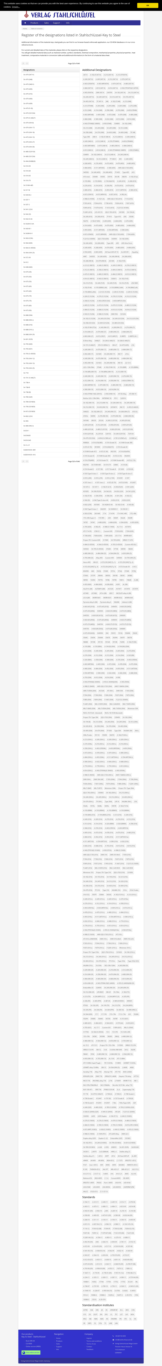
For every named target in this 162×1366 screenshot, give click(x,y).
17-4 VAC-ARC (122, 513)
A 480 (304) (87, 668)
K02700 (86, 465)
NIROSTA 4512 (132, 1165)
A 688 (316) (98, 846)
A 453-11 (99, 1260)
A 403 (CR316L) (88, 908)
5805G (107, 575)
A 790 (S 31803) (116, 1125)
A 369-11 (105, 1277)
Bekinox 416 (87, 1178)
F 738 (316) (98, 859)
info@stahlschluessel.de (123, 1340)
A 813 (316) (120, 846)
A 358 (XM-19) (114, 380)
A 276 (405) (98, 163)
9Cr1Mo (116, 992)
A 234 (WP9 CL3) (113, 996)
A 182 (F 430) (95, 221)
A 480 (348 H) (115, 146)
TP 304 (109, 731)
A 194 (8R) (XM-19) (89, 372)
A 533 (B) (130, 469)
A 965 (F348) (107, 123)
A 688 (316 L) (112, 921)
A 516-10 (132, 1242)
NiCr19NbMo (105, 1085)
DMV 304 (119, 691)
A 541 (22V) (130, 487)
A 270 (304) (131, 651)
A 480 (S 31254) (130, 305)
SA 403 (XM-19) (102, 407)
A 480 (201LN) (88, 429)
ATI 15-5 (94, 1045)
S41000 (121, 212)
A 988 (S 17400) (108, 527)
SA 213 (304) (97, 722)
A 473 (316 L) (127, 908)
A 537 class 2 (100, 482)
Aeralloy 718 (87, 1072)
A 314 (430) (87, 225)
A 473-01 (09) (106, 1215)
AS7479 (135, 589)
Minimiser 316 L (125, 948)
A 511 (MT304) (132, 668)
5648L (99, 806)
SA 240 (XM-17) (109, 354)
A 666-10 (105, 1242)
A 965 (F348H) (134, 150)
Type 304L (108, 801)
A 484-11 (114, 1206)
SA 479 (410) (27, 94)
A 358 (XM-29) (101, 974)
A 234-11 (86, 1277)
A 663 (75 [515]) (111, 624)
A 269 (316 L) (112, 899)
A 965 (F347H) (88, 92)
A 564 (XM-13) (128, 1054)
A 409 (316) (87, 832)
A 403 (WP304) (88, 664)
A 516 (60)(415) (108, 447)
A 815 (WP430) (101, 234)
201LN (101, 420)
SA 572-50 (27, 257)
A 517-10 (108, 1246)
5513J (120, 633)
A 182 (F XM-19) (109, 367)
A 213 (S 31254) (104, 292)
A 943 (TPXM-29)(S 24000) (105, 983)
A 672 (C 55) (87, 447)
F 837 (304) (119, 695)
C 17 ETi (120, 1160)
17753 (123, 1282)
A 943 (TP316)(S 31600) (91, 850)
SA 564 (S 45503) (29, 248)
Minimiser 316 (88, 872)
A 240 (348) (100, 106)
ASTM (85, 1310)
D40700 (100, 624)
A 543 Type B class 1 (90, 509)
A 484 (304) (98, 668)
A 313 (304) (109, 655)
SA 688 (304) (27, 315)
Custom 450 (109, 558)
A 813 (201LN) (128, 429)
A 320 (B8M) (109, 824)
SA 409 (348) (123, 132)
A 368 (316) (87, 828)
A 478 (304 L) (100, 753)
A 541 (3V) (118, 496)
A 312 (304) (98, 655)
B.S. (121, 1310)
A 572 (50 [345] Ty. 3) (90, 567)
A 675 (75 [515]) (125, 624)
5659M (102, 1036)
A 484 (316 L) (124, 912)
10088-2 (94, 1295)
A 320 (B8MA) (121, 824)
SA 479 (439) (27, 103)
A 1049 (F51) (101, 1134)
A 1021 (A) (101, 199)
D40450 (114, 606)
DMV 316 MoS (115, 855)
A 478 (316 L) (88, 912)
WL (137, 1282)
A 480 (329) (98, 1107)
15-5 (107, 1032)
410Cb (85, 416)
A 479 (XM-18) (101, 358)
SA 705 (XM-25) (29, 368)
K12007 (107, 1103)
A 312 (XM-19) (88, 380)
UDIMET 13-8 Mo (130, 1063)
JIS (102, 1310)
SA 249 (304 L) (101, 797)
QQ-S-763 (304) (106, 717)
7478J (107, 580)
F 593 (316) (127, 855)
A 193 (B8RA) (133, 367)
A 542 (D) (86, 500)
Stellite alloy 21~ (89, 1156)
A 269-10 (114, 1211)
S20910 (123, 398)
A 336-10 (123, 1220)
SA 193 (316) (99, 877)
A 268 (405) (87, 163)
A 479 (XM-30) (116, 416)
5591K (110, 177)
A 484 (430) (131, 225)
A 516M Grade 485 (117, 460)
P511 (116, 398)
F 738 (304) (98, 695)
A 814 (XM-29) (88, 983)
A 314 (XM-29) (88, 974)
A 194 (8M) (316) (89, 815)
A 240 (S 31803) (126, 1116)
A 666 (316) (87, 846)
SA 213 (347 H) (133, 92)
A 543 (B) (130, 505)
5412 (126, 1050)
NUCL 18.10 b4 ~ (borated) (92, 713)
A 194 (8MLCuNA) (89, 292)
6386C (116, 465)
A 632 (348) (109, 119)
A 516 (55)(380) (97, 442)
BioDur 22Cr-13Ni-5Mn (91, 398)
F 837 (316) (119, 859)
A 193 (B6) (87, 181)
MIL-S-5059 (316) (101, 868)
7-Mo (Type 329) (124, 1103)
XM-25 (95, 562)
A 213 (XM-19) (121, 372)
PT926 (85, 1005)
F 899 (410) (87, 208)
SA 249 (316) (99, 881)
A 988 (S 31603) (88, 934)
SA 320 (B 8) (87, 726)
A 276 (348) (133, 106)
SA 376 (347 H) (128, 97)
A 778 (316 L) (88, 926)
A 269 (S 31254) (88, 296)
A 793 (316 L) (100, 926)
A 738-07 (86, 1286)
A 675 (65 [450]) (103, 620)
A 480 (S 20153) (101, 429)
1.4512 (100, 1156)
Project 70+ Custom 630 (91, 540)
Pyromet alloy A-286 (90, 602)
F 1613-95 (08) (119, 1233)
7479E (114, 580)
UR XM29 (100, 992)
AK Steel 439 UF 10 (111, 252)
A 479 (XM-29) (114, 974)
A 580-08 (117, 1215)
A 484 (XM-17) (127, 349)
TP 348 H (113, 159)
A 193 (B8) (87, 646)
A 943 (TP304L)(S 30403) (104, 770)
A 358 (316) (133, 824)
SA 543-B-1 (27, 228)
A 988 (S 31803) (88, 1134)
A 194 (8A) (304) (123, 646)
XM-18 (120, 363)
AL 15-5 (86, 1045)
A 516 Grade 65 (88, 456)
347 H (85, 75)
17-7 (96, 1014)
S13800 (118, 1063)
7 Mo (114, 1103)
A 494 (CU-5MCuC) (104, 438)
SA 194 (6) (130, 212)
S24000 (98, 988)
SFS (125, 1319)
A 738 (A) (109, 1094)
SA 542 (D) (27, 214)
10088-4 (102, 1295)
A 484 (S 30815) (116, 274)
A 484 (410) (98, 190)
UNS (97, 1242)
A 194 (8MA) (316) (104, 815)
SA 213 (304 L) (124, 793)
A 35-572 (128, 1295)
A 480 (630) (102, 522)
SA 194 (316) (111, 877)
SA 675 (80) (27, 305)
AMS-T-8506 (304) (89, 691)
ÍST (116, 1314)
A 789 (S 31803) (102, 1125)
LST (121, 1314)
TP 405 (117, 172)
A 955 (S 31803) (132, 1129)
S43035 (92, 256)
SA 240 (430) (87, 243)
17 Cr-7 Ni (122, 1014)
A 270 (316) (109, 819)
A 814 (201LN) (88, 434)
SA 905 (25, 421)
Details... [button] (16, 7)
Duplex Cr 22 (103, 1138)
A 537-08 (129, 1246)
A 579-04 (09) (133, 1277)
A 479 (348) (122, 115)
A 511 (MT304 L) (112, 757)
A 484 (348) (87, 119)
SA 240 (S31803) (101, 1143)
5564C (85, 637)
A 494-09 (114, 1242)
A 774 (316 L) (124, 921)
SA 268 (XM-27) (124, 411)
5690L (107, 806)
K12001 (99, 1103)
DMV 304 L (87, 779)
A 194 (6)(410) (109, 181)
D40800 (122, 629)
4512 (113, 1156)
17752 (116, 1282)
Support (56, 23)
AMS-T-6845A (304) (121, 686)
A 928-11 (123, 1286)
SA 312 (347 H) (115, 97)
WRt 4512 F (125, 1169)
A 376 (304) (120, 660)
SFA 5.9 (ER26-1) (104, 345)
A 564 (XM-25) (114, 553)
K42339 (103, 509)
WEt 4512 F (115, 1169)
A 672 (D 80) (123, 482)
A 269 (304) (120, 651)
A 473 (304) (111, 664)
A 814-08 (132, 1206)
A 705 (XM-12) (127, 1041)
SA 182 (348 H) (96, 154)
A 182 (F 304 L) (122, 735)
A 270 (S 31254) (102, 296)
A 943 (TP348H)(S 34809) (117, 150)
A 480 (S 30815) (102, 274)
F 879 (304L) (110, 784)
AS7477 (119, 589)
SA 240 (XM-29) (109, 988)
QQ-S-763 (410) (110, 212)
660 (92, 571)
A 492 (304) (109, 668)
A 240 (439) (87, 248)
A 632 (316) (124, 841)
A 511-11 (95, 1220)
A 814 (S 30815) (88, 279)
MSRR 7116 (127, 1081)
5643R (130, 518)
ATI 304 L (110, 691)
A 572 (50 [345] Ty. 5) (108, 567)
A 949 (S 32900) (106, 1112)
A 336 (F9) (86, 1001)
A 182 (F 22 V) (106, 487)
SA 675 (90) (27, 310)
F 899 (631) (117, 1027)
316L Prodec (134, 890)
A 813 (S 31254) (116, 310)
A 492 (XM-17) (88, 354)
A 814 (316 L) (124, 926)
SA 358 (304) (99, 726)
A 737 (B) (107, 1098)
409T (107, 1156)
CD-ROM (29, 1344)
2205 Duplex (102, 1116)
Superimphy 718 (128, 1089)
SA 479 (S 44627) (29, 118)
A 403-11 (86, 1206)
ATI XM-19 (132, 394)
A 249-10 (114, 1202)
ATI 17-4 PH (87, 531)
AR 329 (117, 1112)
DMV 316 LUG (129, 939)
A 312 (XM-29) (127, 970)
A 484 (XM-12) (88, 1041)
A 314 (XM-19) (101, 380)
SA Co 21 (26, 445)
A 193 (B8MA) (124, 810)
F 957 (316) (98, 863)
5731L (113, 571)
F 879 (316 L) (99, 948)
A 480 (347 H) (129, 84)
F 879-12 (120, 1268)
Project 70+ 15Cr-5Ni (107, 1045)
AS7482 (94, 593)
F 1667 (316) (119, 863)
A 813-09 (123, 1206)
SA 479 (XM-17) (29, 127)
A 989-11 (123, 1277)
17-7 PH (104, 1014)
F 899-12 (95, 1233)
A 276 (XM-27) (130, 327)
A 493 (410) (109, 190)
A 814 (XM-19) (114, 389)
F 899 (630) (108, 536)
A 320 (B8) (130, 655)
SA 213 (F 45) (88, 283)
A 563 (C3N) (87, 513)
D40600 (122, 615)
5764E (99, 367)
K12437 (133, 482)
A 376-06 (132, 1202)
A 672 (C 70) (131, 460)
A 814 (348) (131, 119)
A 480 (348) (133, 115)
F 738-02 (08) (117, 1228)
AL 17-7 (96, 1027)
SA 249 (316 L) (114, 957)
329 (134, 1103)
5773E (116, 549)
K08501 (114, 1147)
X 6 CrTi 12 (87, 1174)
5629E (133, 1050)
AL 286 (125, 584)
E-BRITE (123, 336)
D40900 (100, 633)
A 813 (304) (98, 677)
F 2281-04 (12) (88, 1237)
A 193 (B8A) (97, 646)
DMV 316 (104, 855)
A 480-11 (105, 1206)
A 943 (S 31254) (88, 314)
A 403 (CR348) (132, 110)
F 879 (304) (130, 695)
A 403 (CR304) (132, 660)
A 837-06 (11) (97, 1224)
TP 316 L (112, 961)
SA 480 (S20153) (29, 151)
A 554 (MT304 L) (127, 757)
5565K (93, 637)
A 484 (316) (87, 837)
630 (109, 518)
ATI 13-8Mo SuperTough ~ (92, 1063)
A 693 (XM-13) (88, 1058)
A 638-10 (108, 1260)
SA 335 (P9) (87, 1010)
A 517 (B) (99, 469)
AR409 (85, 1160)
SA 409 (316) (123, 886)
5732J (120, 571)
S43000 (114, 239)
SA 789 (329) (27, 397)
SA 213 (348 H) (110, 154)
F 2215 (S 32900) (129, 1112)
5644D (100, 1019)
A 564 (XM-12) (101, 1041)
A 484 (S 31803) (88, 1125)
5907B (114, 806)
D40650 (114, 620)
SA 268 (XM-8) (88, 261)
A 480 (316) (131, 832)
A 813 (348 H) (88, 150)
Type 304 (117, 731)
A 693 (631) (130, 1023)
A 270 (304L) (87, 744)
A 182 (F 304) (131, 642)
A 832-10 (120, 1251)
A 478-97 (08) (131, 1264)
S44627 (97, 341)
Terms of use (91, 1344)
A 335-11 (95, 1277)
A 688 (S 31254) (102, 310)
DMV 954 (114, 314)
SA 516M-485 (28, 185)
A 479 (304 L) (112, 753)
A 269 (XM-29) (101, 970)
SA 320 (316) (123, 881)
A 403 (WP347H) (103, 84)
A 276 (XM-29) (114, 970)
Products (34, 23)
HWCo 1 (114, 1152)
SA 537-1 (26, 200)
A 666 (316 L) (100, 921)
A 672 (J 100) (109, 478)
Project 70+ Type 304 (90, 717)
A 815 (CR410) (88, 194)
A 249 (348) (111, 106)
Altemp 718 (108, 1072)
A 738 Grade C (88, 1098)
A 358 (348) (109, 110)
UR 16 (117, 801)
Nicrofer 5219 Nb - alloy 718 (122, 1085)
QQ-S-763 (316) (119, 872)
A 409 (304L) (127, 748)
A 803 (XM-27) (88, 336)
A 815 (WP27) (112, 336)
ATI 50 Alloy (122, 394)
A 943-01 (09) (88, 1211)
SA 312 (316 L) (127, 957)
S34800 (117, 123)
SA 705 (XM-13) (29, 363)
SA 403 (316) (111, 886)
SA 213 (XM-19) (102, 403)
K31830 (96, 505)
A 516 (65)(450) (124, 451)
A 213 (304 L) (88, 739)
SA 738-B (26, 387)
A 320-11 (108, 1264)
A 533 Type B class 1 (90, 474)
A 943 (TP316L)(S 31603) (92, 930)
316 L (125, 890)
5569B (104, 735)
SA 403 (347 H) (88, 101)
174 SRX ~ (101, 518)
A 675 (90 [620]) (89, 633)
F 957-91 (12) (119, 1273)
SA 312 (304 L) (114, 797)
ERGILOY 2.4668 (110, 1076)
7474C (92, 522)
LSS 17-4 (118, 536)
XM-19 (122, 407)
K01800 (97, 447)
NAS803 (121, 1165)
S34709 (109, 92)
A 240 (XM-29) (123, 965)
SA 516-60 (27, 171)
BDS (127, 1310)
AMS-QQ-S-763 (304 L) (105, 775)
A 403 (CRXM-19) (128, 380)
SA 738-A (26, 382)
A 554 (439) (87, 252)
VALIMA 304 (128, 731)
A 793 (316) (109, 846)
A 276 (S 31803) (102, 1120)
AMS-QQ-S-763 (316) (90, 855)
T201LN (131, 434)
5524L (85, 806)
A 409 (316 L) (115, 908)
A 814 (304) (109, 677)
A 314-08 (132, 1211)
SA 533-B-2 (27, 195)
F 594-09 (107, 1228)
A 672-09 (86, 1246)
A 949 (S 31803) (119, 1129)
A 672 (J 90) (98, 478)
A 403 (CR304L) (100, 748)
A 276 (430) (129, 221)
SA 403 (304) (122, 726)
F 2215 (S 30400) (122, 700)
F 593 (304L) (110, 779)
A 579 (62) (119, 1023)
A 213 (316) (117, 815)
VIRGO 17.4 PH (88, 1050)
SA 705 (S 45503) (29, 353)
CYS (84, 1314)
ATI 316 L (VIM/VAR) (90, 939)
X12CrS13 (93, 1191)
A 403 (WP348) (88, 115)
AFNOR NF (113, 1310)
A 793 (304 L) (112, 766)
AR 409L (101, 1160)
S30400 (117, 717)
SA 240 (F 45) (100, 283)
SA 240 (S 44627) (109, 341)
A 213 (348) (127, 101)
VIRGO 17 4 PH (128, 540)
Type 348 (86, 137)
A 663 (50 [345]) (125, 606)
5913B (115, 642)
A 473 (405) (109, 163)
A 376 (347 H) (125, 79)
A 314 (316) (98, 824)
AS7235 (110, 589)
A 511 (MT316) (88, 841)
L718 (110, 1081)
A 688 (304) (133, 673)
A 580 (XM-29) (101, 979)
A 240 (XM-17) (88, 349)
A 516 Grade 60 (121, 447)
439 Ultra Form (127, 243)
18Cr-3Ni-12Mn (109, 965)
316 (135, 801)
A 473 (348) (111, 115)
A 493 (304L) (99, 757)
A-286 (136, 580)
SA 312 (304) (133, 722)
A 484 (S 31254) (88, 310)
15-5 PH (115, 1032)
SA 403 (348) (111, 132)
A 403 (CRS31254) (103, 301)
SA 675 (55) (27, 281)
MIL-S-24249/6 (115, 704)
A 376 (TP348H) (113, 141)
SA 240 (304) (109, 722)
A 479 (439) (109, 248)
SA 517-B (26, 190)
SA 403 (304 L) (127, 797)
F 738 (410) (108, 203)
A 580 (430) (124, 230)
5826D (109, 1036)
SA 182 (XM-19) (88, 403)
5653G (109, 894)
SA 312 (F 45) (124, 283)
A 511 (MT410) (121, 190)
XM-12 (98, 1050)
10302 (94, 1282)
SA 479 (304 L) (88, 801)
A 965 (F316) (107, 850)
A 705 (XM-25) (88, 558)
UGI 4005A (106, 1187)
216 (132, 345)
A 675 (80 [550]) (111, 629)
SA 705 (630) (27, 344)
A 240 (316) (128, 815)
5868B (85, 642)
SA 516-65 (27, 175)
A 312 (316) (131, 819)
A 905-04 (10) (107, 1291)
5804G (100, 575)
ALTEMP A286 (100, 589)
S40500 (86, 172)
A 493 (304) (120, 668)
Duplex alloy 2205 (89, 1138)
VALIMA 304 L (126, 801)
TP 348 (132, 132)
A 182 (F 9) (125, 992)
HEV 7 (111, 593)
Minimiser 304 (133, 708)
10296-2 (111, 1295)
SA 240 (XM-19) (116, 403)
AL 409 (134, 1156)
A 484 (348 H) (127, 146)
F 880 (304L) (121, 784)
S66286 (116, 602)
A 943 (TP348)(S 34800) (91, 123)
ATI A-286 (103, 593)
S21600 (98, 354)
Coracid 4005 (115, 1178)
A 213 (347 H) (108, 75)
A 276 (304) (87, 655)
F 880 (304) (87, 700)
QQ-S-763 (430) (103, 239)
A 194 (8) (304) (110, 646)
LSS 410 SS (99, 212)
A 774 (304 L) (88, 766)
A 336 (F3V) (98, 496)
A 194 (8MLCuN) (132, 287)
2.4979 (94, 1152)
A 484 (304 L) (88, 757)
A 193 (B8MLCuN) (100, 287)
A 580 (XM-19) (88, 389)
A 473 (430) (98, 225)
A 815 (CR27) (100, 336)
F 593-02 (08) (96, 1228)
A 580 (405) (111, 168)
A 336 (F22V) (118, 487)
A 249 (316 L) (100, 899)
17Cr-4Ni (133, 513)
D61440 (97, 513)
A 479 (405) (120, 163)
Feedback (90, 1349)
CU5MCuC (133, 438)
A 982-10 (108, 1224)
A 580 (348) (98, 119)
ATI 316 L (119, 934)
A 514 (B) (124, 465)
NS (107, 1319)
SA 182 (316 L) (130, 952)
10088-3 (86, 1299)
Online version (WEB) (33, 1346)
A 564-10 (95, 1255)
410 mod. (86, 177)
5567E (108, 637)
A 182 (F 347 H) (95, 75)
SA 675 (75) (27, 301)
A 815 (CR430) (88, 234)
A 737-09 (95, 1286)
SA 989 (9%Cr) (28, 426)
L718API (118, 1081)
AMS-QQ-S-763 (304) (104, 686)
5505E (102, 177)
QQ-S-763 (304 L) (89, 793)
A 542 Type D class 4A (100, 500)
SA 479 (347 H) (28, 74)
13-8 (105, 1050)
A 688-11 (127, 1237)
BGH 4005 (98, 1178)
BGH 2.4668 (127, 1072)
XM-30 (93, 420)
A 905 (107, 1147)
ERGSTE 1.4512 (130, 1160)
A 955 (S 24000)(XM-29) (125, 983)
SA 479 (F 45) (28, 108)
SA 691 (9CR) (28, 339)
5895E (85, 580)
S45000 (119, 558)
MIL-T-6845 (87, 788)
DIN (97, 1310)
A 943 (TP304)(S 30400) (91, 682)
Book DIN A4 (30, 1341)
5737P (93, 575)
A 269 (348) (122, 106)
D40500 (100, 611)
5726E (106, 571)
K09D (108, 1165)
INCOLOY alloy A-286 (123, 593)
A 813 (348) (120, 119)
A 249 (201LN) (125, 420)
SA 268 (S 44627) (124, 341)
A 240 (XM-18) (88, 358)
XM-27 (114, 345)
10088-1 (86, 1282)
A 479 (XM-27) (101, 332)
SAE (91, 1310)
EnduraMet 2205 (116, 1138)
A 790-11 (114, 1286)
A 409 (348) (100, 115)
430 (125, 216)
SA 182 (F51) (87, 1143)
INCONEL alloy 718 (99, 1081)
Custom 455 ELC (131, 544)
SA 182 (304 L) (111, 793)
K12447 (99, 1098)
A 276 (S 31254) (116, 296)
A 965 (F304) (124, 682)
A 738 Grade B (88, 1103)
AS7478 (127, 589)
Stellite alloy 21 (125, 1152)
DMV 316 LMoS (115, 939)
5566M (100, 637)
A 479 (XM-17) (101, 349)
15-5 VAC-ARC (125, 1032)
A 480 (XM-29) (127, 974)
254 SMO (134, 283)
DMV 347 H (100, 92)
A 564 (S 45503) (102, 544)
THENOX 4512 (95, 1169)
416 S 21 (119, 1174)
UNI (116, 1323)
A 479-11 (95, 1206)
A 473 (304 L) (88, 753)
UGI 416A (127, 1183)
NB (90, 1319)
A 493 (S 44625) (132, 407)
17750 (108, 1282)
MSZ (84, 1319)
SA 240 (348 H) (123, 154)
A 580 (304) (100, 673)
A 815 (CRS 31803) (131, 1125)
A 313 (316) (87, 824)
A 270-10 (117, 1237)
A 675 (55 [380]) (125, 611)
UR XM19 (114, 407)
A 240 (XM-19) (88, 376)
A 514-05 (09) (97, 1246)
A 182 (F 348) (115, 101)
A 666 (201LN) (115, 429)
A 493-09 (132, 1220)
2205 (93, 1116)
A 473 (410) (119, 185)
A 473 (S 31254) (102, 305)
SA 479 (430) (27, 98)
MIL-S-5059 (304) (101, 704)
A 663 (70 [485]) (125, 620)
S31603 (119, 952)
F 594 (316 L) (99, 943)
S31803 (127, 1138)
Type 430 (110, 243)
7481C (121, 580)
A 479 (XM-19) (103, 385)
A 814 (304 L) (88, 770)
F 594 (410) (98, 203)
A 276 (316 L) (88, 903)
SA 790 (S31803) (29, 406)
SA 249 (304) (121, 722)
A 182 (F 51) (113, 1116)
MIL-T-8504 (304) (104, 708)
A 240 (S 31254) (118, 292)
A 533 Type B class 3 (125, 474)
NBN (95, 1319)
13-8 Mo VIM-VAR (116, 1050)
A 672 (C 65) (117, 456)
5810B (115, 575)
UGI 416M (86, 1187)
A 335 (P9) (125, 996)
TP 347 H (100, 101)
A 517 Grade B (111, 469)
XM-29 (108, 992)
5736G (85, 575)
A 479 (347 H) (116, 84)
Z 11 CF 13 (104, 1191)
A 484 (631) (98, 1023)
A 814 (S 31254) (130, 310)
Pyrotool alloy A (105, 602)
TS (105, 1323)
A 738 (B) (130, 1098)
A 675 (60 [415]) (111, 615)
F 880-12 (129, 1268)
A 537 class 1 (88, 482)
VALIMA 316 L (88, 965)
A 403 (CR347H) (88, 84)
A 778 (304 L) (100, 766)
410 (133, 172)
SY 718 (85, 1094)
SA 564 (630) (27, 243)
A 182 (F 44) (87, 287)
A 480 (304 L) (124, 753)
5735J (134, 571)
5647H (112, 735)
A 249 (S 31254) (132, 292)
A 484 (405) (87, 168)
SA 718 (25, 373)
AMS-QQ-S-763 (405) (125, 168)
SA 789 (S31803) (29, 402)
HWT (85, 256)
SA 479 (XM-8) (28, 123)
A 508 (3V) (108, 496)
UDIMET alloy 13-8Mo (91, 1067)
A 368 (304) (109, 660)
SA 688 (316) (27, 325)
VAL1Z (85, 1191)
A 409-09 (95, 1215)
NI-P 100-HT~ (88, 1089)
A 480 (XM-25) (88, 553)
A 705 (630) (87, 527)
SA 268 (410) (99, 216)
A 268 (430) (118, 221)
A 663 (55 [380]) (111, 611)
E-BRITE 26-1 (132, 336)
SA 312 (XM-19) (88, 407)
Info (67, 23)
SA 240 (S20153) (119, 434)
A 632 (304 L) (100, 762)
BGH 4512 (110, 1160)
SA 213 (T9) (116, 1005)
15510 (94, 1299)
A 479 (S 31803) (116, 1120)
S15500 (120, 1045)
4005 (126, 1174)
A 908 (118, 677)
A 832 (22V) (126, 500)
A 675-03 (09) (88, 1264)
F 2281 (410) (87, 212)
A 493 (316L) (87, 917)
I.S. (111, 1314)
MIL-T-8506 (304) (119, 708)
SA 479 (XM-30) (29, 147)
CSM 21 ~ (97, 531)
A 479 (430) (109, 225)
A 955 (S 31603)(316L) (111, 930)
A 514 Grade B (88, 469)
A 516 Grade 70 (102, 460)
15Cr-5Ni (86, 1036)
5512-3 (85, 1295)
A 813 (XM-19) (101, 389)
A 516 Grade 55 (110, 442)
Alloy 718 (98, 1072)
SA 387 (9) (120, 1010)
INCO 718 (86, 1081)
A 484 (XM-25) (101, 553)
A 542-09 (111, 1251)
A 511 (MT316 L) (100, 917)
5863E (130, 549)
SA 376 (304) (110, 726)
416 (112, 1174)
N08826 (86, 442)
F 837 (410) (130, 203)
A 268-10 (86, 1220)
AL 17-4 (119, 527)
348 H (95, 137)
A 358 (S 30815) (102, 270)
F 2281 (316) (87, 868)
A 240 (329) (87, 1107)
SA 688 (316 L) (28, 329)
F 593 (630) (119, 531)
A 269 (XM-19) (114, 376)
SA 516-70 (27, 180)
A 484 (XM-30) (129, 416)
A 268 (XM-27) (117, 327)
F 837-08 (86, 1233)
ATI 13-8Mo (121, 1058)
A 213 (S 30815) (88, 265)
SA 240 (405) (95, 172)
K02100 (113, 451)
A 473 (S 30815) (130, 270)
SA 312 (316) (111, 881)
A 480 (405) (131, 163)
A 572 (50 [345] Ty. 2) (125, 562)
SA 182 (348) (126, 123)
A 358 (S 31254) (88, 301)
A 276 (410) (87, 185)
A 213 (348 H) (118, 137)
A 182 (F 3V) (87, 496)
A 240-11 (105, 1202)
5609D (93, 416)
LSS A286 (86, 598)
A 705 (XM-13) (101, 1058)
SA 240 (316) (87, 881)
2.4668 (124, 1067)
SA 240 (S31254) (104, 318)
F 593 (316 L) (87, 943)
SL (130, 1319)
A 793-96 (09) (88, 1268)
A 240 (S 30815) (102, 265)
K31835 (86, 491)
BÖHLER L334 (88, 1076)
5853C (122, 575)
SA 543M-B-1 (28, 233)
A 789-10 (105, 1286)
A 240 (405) (128, 159)
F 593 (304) (129, 691)
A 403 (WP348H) (89, 146)
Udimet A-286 (127, 602)
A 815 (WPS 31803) (90, 1129)
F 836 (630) (98, 536)
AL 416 (133, 1174)
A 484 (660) (98, 584)
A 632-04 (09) (127, 1215)
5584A (101, 894)
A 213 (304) (87, 651)
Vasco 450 (86, 562)
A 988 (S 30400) (88, 686)
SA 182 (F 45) (123, 279)
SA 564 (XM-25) (29, 252)
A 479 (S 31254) (116, 305)
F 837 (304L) (99, 784)
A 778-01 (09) (107, 1273)
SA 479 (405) (27, 89)
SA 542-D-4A (27, 219)
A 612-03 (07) (88, 1260)
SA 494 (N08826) (29, 161)
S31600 (130, 872)
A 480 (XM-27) (114, 332)
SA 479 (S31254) (29, 113)
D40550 (86, 615)
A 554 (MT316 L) (115, 917)
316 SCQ (86, 894)
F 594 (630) (130, 531)
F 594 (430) (131, 234)
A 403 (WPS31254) (119, 301)
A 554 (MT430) (112, 230)
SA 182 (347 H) (120, 92)
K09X (114, 1165)
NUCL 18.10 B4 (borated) (113, 713)
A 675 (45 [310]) (103, 606)
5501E (113, 633)
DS (90, 1314)
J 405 (106, 1211)
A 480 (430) (120, 225)
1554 (136, 1295)
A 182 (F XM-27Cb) (89, 327)
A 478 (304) (122, 664)
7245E (122, 642)
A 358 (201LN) (114, 425)
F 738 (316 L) (111, 943)
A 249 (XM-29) (88, 970)
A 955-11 (111, 1268)
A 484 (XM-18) (127, 358)
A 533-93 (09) (118, 1246)
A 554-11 (99, 1237)
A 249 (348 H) (88, 141)
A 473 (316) (98, 832)
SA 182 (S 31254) (89, 318)
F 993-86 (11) (131, 1273)
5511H (97, 735)
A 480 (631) (87, 1023)
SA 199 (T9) (105, 1005)
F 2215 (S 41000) (123, 208)
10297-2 (120, 1295)
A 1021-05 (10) (128, 1224)
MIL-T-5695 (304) (129, 704)
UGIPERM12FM (129, 1187)
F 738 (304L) (133, 779)
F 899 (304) (98, 700)
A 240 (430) (107, 221)
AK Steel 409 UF (123, 1156)
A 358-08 (86, 1215)
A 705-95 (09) (115, 1255)
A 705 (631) (87, 1027)
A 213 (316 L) (131, 894)
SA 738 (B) (27, 392)
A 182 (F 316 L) (119, 894)
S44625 (86, 411)
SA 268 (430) (99, 243)
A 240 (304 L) (100, 739)
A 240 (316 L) (88, 899)
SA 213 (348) (87, 128)
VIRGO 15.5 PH (131, 1045)
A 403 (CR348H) (127, 141)
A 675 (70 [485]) (89, 624)
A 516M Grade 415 (90, 451)
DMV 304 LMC (99, 779)
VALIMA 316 (116, 890)
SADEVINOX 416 (29, 455)
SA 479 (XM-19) (29, 137)
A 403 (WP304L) (114, 748)
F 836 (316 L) (123, 943)
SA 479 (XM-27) (29, 142)
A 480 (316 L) (112, 912)
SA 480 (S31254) (29, 156)
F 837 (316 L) (87, 948)
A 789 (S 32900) (110, 1107)
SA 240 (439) (102, 256)
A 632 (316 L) (88, 921)
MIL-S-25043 (128, 1027)
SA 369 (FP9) (109, 1010)
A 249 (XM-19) (101, 376)
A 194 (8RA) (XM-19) (106, 372)
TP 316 (97, 890)
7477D (100, 580)
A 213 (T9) (86, 996)
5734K (127, 571)
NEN (101, 1319)
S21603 (98, 363)
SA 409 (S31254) (103, 323)
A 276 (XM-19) (127, 376)
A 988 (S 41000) (88, 199)
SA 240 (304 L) (88, 797)
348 (107, 101)
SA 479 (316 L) (101, 961)
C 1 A (106, 1178)
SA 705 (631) (27, 349)
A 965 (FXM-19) (110, 394)
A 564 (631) (109, 1023)
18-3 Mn (99, 965)
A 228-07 (96, 1291)
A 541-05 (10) (88, 1251)
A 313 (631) (124, 1019)
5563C (135, 633)
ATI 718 (117, 1072)
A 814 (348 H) (100, 150)
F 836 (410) (119, 203)
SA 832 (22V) (28, 416)
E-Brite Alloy (87, 341)
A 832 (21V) (115, 500)
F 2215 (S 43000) (89, 239)
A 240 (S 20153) (111, 420)
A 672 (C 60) (103, 451)
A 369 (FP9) (97, 1001)
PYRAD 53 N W (109, 1089)
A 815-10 (86, 1224)
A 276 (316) (120, 819)
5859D (123, 549)
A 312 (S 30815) (88, 270)
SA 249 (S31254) (118, 318)
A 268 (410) (132, 181)
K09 (101, 1165)
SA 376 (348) (99, 132)
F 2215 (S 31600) (132, 863)
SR (84, 1323)
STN (100, 1323)
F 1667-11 (86, 1273)
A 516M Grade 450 (103, 456)
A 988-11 (117, 1224)
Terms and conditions (94, 1341)
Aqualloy (135, 252)
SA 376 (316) (99, 886)
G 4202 (125, 1291)
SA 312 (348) (123, 128)
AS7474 (128, 527)
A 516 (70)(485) (88, 460)
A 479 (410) (130, 185)
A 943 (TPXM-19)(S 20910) (92, 394)
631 (129, 1014)
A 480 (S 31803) (130, 1120)
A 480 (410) (87, 190)
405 (120, 159)
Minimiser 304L (110, 788)
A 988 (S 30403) (88, 775)
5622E (123, 518)
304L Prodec (87, 735)
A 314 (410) (98, 185)
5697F (122, 637)
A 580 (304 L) (88, 762)
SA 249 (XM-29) (123, 988)
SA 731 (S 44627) (29, 378)
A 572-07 (126, 1255)
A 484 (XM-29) (88, 979)
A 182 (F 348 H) (104, 137)
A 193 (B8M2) (99, 810)
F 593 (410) (87, 203)
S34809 (86, 154)
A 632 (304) (111, 673)
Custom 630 (108, 531)
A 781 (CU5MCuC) (120, 438)
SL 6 (118, 1089)
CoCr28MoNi (103, 1152)
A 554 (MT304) (88, 673)
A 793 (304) (87, 677)
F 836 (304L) (87, 784)
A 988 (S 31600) (119, 850)
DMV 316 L (103, 939)
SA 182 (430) (124, 239)
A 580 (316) (114, 841)
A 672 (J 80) (87, 478)
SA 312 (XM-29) (88, 992)
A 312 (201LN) (101, 425)
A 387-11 (114, 1277)
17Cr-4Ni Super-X (89, 518)
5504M (95, 177)
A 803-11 (108, 1237)
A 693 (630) (134, 522)
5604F (116, 518)
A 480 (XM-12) (127, 1036)
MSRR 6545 (129, 598)
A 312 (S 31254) (130, 296)
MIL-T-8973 (98, 788)
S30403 (100, 793)
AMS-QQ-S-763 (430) (116, 234)
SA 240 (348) (99, 128)
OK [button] (147, 5)
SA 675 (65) (27, 291)
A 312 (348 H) (100, 141)
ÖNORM (114, 1319)
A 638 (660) (109, 584)
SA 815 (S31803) (29, 411)
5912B (107, 642)
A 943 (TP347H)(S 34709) (129, 88)
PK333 (99, 1183)
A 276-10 (123, 1211)
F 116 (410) (129, 199)
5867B (124, 177)
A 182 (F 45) (121, 261)
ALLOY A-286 (87, 589)
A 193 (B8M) (87, 810)
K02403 (127, 456)
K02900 (86, 571)
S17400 (105, 540)
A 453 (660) (87, 584)
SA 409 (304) (87, 731)
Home (58, 1338)
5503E (131, 216)
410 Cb (134, 411)
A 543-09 (129, 1251)
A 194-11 (114, 1220)
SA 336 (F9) (98, 1010)
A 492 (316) (98, 837)
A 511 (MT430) (99, 230)
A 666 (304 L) (112, 762)
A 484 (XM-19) (129, 385)
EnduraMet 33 (88, 988)
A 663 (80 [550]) (97, 629)
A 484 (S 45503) (88, 544)
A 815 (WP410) (101, 194)
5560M (127, 633)
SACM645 (27, 435)
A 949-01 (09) (133, 1286)
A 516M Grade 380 (125, 442)
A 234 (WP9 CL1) (99, 996)
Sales (46, 23)
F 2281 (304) (87, 704)
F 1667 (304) (109, 700)
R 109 (85, 1169)
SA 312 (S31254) (133, 318)
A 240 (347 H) (88, 79)
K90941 (129, 1001)
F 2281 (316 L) (112, 948)
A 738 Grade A (129, 1094)
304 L (137, 731)
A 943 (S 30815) (102, 279)
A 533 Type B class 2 (107, 474)
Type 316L (121, 961)
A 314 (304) (120, 655)
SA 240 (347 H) (88, 97)
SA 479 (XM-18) (29, 132)
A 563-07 (86, 1255)
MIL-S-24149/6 (128, 868)
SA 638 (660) (27, 267)
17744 (101, 1282)
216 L (127, 354)
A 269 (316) (98, 819)
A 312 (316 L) (100, 903)
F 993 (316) (108, 863)
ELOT (95, 1314)
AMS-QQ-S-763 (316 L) (105, 934)
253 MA (111, 261)
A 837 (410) (113, 194)
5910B (93, 642)
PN (120, 1319)
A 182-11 (86, 1202)
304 (107, 633)
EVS (106, 1314)
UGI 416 (118, 1183)
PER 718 (98, 1089)
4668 (132, 1067)
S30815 (113, 279)
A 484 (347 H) (88, 88)
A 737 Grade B (119, 1098)
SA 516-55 (27, 166)
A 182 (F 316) (123, 806)
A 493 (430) (87, 230)
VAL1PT (105, 1169)
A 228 (100, 1147)
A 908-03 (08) (100, 1268)
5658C (94, 1036)
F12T (85, 1165)
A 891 (118, 584)
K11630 (121, 469)
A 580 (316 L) (128, 917)
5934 (92, 1054)
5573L (92, 806)
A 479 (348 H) (102, 146)
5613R (117, 177)
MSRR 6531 (107, 598)
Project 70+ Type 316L (91, 952)
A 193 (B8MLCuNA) (116, 287)
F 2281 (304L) (133, 784)
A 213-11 (95, 1202)
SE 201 (130, 1282)
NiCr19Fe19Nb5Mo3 (90, 1085)
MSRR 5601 (97, 598)
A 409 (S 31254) (88, 305)
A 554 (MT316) (101, 841)
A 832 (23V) (87, 505)
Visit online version (32, 1352)
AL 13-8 (111, 1058)
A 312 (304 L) (111, 744)
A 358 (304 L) (88, 748)
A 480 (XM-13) (102, 1054)
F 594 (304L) (122, 779)
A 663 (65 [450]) (89, 620)
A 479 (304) (133, 664)
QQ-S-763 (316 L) (108, 952)
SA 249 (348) (111, 128)
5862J (117, 1036)
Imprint (89, 1338)
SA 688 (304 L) (28, 320)
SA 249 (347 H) (102, 97)
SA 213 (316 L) (88, 957)
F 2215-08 (130, 1233)
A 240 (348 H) (130, 137)
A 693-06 (105, 1255)
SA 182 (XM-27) (96, 411)
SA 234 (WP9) (128, 1005)
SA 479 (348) (27, 79)
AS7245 (101, 691)
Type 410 (117, 216)
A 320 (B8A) (87, 660)
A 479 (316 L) (100, 912)
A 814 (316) (131, 846)
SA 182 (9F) (94, 1005)
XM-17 (120, 354)
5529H (85, 1019)
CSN (133, 1310)
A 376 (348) (120, 110)
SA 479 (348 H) (28, 84)
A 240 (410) (121, 181)
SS (95, 1323)
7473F (85, 522)
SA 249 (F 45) (112, 283)
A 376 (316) (98, 828)
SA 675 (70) (27, 296)
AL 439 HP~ (125, 252)
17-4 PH (111, 513)
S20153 (108, 434)
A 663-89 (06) (127, 1260)
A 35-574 (102, 1299)
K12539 (120, 478)
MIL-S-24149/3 (115, 868)
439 (117, 243)
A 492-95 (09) (88, 1242)
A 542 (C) (128, 496)
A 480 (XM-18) (114, 358)
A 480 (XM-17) (114, 349)
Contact (89, 1346)
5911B (100, 642)
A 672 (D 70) (111, 482)
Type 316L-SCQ (133, 961)
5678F (115, 1019)
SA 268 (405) (107, 172)
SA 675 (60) (27, 286)
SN (135, 1319)
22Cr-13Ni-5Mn (88, 367)
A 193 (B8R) (122, 367)
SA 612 (25, 262)
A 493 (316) (109, 837)
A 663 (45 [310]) (89, 606)
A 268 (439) (98, 248)
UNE (110, 1323)
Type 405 (126, 172)
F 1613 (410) (109, 208)
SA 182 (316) (87, 877)
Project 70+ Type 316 (103, 872)
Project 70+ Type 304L (126, 788)
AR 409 (93, 1160)
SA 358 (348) (87, 132)
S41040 (86, 420)
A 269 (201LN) (88, 425)
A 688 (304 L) (124, 762)
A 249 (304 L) (112, 739)
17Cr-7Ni (112, 1014)
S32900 (86, 1116)
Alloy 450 (99, 558)
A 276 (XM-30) (103, 416)
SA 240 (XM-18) (109, 363)
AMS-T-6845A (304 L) (123, 775)
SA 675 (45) (27, 272)
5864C (85, 1054)
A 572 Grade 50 (124, 567)
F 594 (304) (87, 695)
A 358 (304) (98, 660)
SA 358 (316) (87, 886)
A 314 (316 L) (112, 903)
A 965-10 (99, 1211)
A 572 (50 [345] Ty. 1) (108, 562)
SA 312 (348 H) (102, 159)
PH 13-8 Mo (108, 1063)
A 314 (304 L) (123, 744)
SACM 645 (27, 440)
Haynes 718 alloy (125, 1076)
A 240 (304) (98, 651)
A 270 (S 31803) (88, 1120)
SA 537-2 (26, 204)
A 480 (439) (120, 248)
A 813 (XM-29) (127, 979)
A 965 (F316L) (126, 930)
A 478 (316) (109, 832)
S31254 (123, 314)
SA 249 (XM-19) (129, 403)
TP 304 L (99, 801)
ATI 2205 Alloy (114, 1134)
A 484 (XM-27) (127, 332)
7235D (92, 580)
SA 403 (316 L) (88, 961)
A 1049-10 (86, 1291)
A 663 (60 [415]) (97, 615)
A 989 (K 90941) (118, 1001)
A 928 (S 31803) (105, 1129)
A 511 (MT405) (99, 168)
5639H (115, 637)
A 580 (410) (133, 190)
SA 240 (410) (87, 216)
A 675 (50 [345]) (89, 611)
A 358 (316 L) (124, 903)
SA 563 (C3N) (28, 238)
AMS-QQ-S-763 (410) (114, 199)
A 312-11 (123, 1202)
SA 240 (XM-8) (114, 256)
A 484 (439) (131, 248)
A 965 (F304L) (120, 770)
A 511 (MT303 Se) (122, 837)
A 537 (127, 478)
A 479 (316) (120, 832)
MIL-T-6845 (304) (89, 708)
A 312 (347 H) (113, 79)
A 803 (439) (98, 252)
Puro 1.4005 (108, 1183)
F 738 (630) (87, 536)
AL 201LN (99, 434)
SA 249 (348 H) (88, 159)
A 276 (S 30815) (130, 265)
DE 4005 (126, 1178)
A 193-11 (105, 1220)
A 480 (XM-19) (116, 385)
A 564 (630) (123, 522)
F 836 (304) (108, 695)
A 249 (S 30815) (116, 265)
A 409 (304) (100, 664)
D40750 (86, 629)
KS (106, 1310)
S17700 (86, 1032)
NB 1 (136, 1081)
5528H (136, 1014)
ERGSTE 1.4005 (88, 1183)
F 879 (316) (130, 859)
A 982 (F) (97, 527)
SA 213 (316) (123, 877)
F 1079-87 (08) (106, 1233)
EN (101, 1314)
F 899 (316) (87, 863)
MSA (132, 1314)
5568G (93, 1019)
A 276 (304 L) (99, 744)
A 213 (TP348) (88, 106)
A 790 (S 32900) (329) (126, 1107)
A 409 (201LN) (127, 425)
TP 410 (109, 216)
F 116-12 (86, 1228)
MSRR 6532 (118, 598)
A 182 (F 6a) (133, 177)
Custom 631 (106, 1027)
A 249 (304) (109, 651)
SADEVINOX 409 (29, 450)
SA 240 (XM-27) (110, 411)
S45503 (86, 549)
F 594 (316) (87, 859)
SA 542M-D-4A (28, 224)
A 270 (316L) (123, 899)
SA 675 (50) (27, 277)
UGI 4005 (96, 1187)
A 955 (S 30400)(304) (110, 682)
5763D (108, 549)
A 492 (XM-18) (88, 363)
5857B (129, 637)
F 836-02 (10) (129, 1228)
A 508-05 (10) (100, 1251)
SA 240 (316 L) (101, 957)
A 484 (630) (113, 522)
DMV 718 (99, 1076)
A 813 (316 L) (112, 926)
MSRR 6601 (128, 536)
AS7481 (86, 593)
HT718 (136, 1076)
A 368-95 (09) (118, 1264)
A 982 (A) (123, 194)
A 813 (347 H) (100, 88)
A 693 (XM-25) (127, 553)
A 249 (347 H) (100, 79)
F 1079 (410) (98, 208)
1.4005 (105, 1174)
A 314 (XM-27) (88, 332)
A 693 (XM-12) (114, 1041)
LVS (126, 1314)
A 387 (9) (107, 1001)
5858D (130, 575)
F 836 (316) (108, 859)
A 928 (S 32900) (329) (90, 1112)
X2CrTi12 (135, 1169)
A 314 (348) (98, 110)
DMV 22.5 (125, 1134)
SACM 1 (26, 430)
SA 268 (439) (126, 256)
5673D (108, 1019)
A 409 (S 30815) (116, 270)
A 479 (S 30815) (88, 274)
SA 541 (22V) (28, 209)
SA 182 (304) (127, 717)
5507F (94, 894)
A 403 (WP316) (123, 828)
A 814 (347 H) (113, 88)
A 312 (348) (87, 110)
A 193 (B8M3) (112, 810)
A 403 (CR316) (110, 828)
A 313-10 (99, 1264)
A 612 (135, 567)
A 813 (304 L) (124, 766)
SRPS (89, 1323)
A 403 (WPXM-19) (89, 385)
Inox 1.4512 (93, 1165)
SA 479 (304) (99, 731)
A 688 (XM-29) (114, 979)
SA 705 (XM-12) (29, 358)
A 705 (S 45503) (116, 544)
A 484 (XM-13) (115, 1054)
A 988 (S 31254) (102, 314)
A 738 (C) (118, 1094)
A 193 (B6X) (97, 181)
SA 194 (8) (86, 722)
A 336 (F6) (108, 185)
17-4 (104, 513)
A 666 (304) (122, 673)
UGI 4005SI (117, 1187)
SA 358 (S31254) (89, 323)
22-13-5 (128, 363)
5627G (85, 221)
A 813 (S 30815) (130, 274)
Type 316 (106, 890)
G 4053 (132, 1291)
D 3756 (117, 1291)
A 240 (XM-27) (104, 327)
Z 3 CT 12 (97, 1174)
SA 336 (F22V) (96, 491)
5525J (99, 571)
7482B (129, 580)
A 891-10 (117, 1260)
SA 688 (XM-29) (29, 334)
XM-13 (103, 1067)
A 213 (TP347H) (121, 75)
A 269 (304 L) (124, 739)
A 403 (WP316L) (102, 908)
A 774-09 (96, 1273)
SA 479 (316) (87, 890)
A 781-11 (123, 1242)
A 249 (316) (87, 819)
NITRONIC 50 (106, 398)
